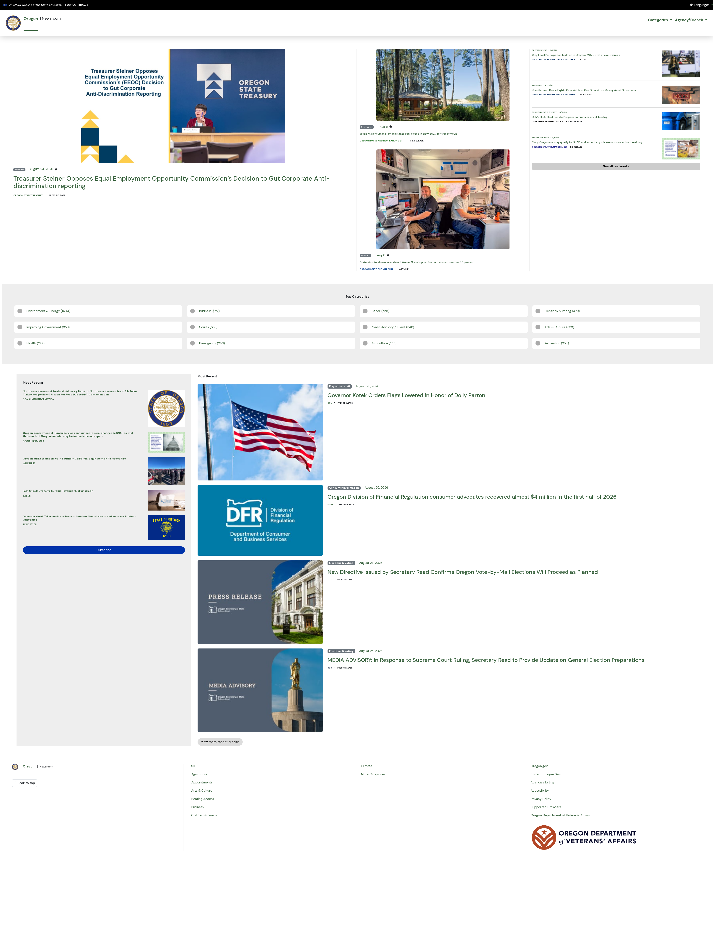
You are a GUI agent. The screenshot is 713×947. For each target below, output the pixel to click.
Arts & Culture (201, 790)
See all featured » (616, 166)
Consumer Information (38, 399)
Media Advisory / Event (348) (393, 327)
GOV (330, 403)
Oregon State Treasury (28, 195)
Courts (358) (208, 327)
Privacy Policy (541, 799)
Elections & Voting (341, 563)
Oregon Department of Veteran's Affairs (560, 815)
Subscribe (104, 550)
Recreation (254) (556, 343)
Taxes (27, 496)
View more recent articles (220, 742)
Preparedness (540, 50)
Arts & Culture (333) (559, 327)
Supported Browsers (546, 807)
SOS (330, 579)
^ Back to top (24, 783)
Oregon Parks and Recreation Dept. (382, 140)
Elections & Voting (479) (562, 311)
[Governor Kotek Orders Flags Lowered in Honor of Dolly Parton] (260, 431)
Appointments (201, 782)
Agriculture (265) (384, 343)
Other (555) (380, 311)
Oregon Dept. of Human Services (550, 147)
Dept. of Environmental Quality (550, 121)
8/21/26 (553, 50)
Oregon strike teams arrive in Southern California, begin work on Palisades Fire (74, 458)
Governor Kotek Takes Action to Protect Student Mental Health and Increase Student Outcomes (79, 518)
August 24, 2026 (42, 169)
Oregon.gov (539, 766)
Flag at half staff (339, 386)
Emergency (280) (212, 343)
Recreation (366, 127)
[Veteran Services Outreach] (584, 837)
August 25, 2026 (367, 386)
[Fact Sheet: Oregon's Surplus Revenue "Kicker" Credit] (166, 499)
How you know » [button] (77, 5)
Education (30, 524)
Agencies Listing (542, 782)
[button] (701, 5)
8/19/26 (563, 112)
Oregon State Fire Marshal (377, 269)
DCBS (330, 504)
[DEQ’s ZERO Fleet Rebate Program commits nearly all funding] (681, 120)
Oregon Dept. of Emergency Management (554, 59)
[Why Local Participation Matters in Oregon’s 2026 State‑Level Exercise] (681, 63)
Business (19, 169)
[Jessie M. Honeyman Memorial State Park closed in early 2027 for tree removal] (442, 84)
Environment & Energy (544, 112)
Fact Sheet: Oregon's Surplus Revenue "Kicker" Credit (58, 491)
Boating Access (202, 799)
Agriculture (199, 774)
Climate (366, 766)
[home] (13, 23)
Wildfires (365, 255)
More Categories (373, 774)
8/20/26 (549, 85)
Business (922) (209, 311)
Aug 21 (384, 126)
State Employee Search (548, 774)
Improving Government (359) (48, 327)
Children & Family (204, 815)
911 (193, 766)
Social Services (541, 137)
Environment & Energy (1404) (48, 311)
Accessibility (540, 790)
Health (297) (35, 343)
